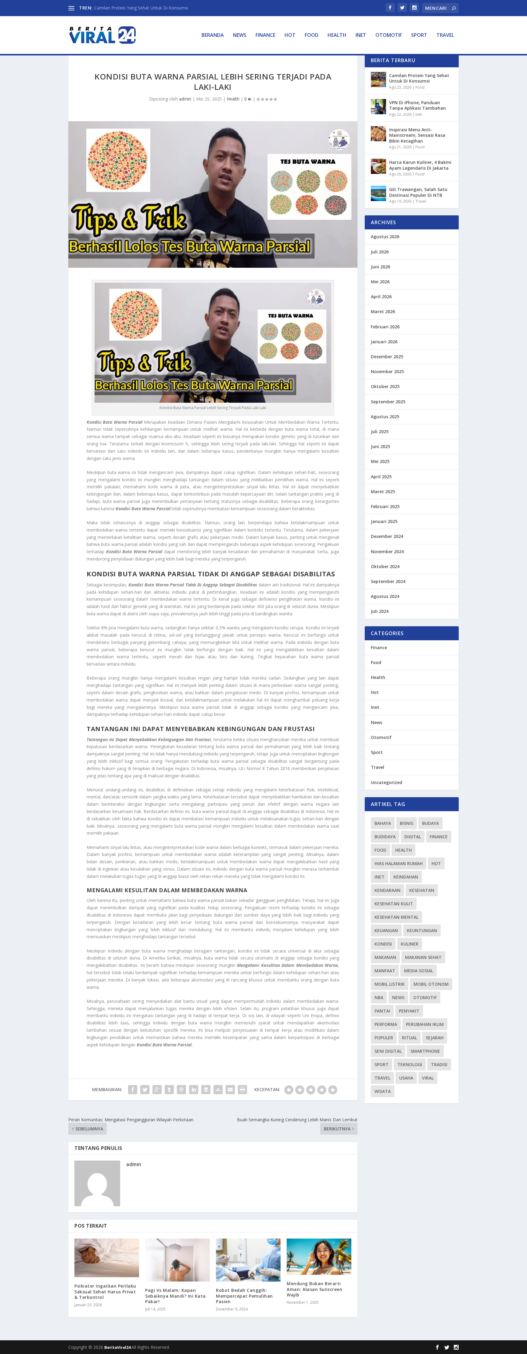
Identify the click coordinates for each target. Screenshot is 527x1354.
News (239, 35)
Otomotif (388, 35)
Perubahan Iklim (425, 1024)
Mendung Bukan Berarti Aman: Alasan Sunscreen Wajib (314, 1289)
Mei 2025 (380, 461)
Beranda (213, 35)
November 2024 (387, 551)
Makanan (385, 957)
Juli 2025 (380, 431)
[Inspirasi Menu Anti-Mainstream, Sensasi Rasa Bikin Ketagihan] (378, 133)
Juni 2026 (380, 267)
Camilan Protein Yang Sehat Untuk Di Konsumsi (141, 8)
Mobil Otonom (431, 984)
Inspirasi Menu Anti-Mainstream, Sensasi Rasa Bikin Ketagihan (417, 135)
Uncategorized (386, 782)
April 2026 (381, 296)
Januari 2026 (384, 342)
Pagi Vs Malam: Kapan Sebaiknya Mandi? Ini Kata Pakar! (175, 1295)
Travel (445, 35)
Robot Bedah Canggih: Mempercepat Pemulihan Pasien (244, 1295)
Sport (419, 35)
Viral (428, 1078)
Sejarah (434, 1038)
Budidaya (385, 837)
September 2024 (388, 581)
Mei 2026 (380, 282)
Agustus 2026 (385, 236)
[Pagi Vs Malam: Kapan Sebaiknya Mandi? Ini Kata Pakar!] (177, 1260)
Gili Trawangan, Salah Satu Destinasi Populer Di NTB (418, 192)
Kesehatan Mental (396, 917)
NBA (379, 997)
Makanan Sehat (423, 957)
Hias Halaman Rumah (399, 863)
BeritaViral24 (117, 1347)
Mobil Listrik (390, 984)
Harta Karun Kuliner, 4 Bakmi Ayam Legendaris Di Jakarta (420, 165)
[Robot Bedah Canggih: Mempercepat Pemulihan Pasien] (248, 1260)
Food (311, 35)
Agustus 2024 (385, 596)
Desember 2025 (387, 356)
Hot (290, 35)
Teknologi (409, 1064)
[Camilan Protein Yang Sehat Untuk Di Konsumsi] (378, 79)
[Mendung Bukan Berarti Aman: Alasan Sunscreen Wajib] (319, 1257)
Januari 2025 (384, 521)
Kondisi (383, 944)
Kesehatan (421, 890)
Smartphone (425, 1051)
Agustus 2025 (385, 416)
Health (337, 35)
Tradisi (439, 1064)
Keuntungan (422, 930)
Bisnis (406, 823)
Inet (361, 35)
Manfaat (385, 971)
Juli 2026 (380, 252)
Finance (265, 35)
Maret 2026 (383, 311)
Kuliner (409, 944)
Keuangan (386, 930)
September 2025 (388, 402)
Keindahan (405, 877)
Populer (384, 1038)
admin (185, 99)
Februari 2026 (385, 327)
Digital (412, 837)
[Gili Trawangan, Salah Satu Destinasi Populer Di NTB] (378, 193)
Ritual (409, 1038)
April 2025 (381, 476)
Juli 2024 (380, 611)
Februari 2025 (385, 506)
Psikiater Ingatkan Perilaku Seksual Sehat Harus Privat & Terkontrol (105, 1291)
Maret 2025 (383, 491)
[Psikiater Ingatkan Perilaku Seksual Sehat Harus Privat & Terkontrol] (106, 1258)
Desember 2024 (387, 536)
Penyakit (409, 1011)
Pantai (382, 1011)
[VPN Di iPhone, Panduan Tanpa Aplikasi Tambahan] (378, 106)
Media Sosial (418, 971)
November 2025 (387, 371)
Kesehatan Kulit (394, 904)
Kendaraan (387, 890)
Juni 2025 (380, 446)
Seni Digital (388, 1051)
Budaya (430, 823)
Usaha (406, 1078)
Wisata (383, 1091)
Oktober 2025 (385, 386)
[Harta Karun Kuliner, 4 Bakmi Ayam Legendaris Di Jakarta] (378, 166)
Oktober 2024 (385, 566)
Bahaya (383, 823)
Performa (386, 1024)
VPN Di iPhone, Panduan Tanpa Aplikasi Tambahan (417, 105)
